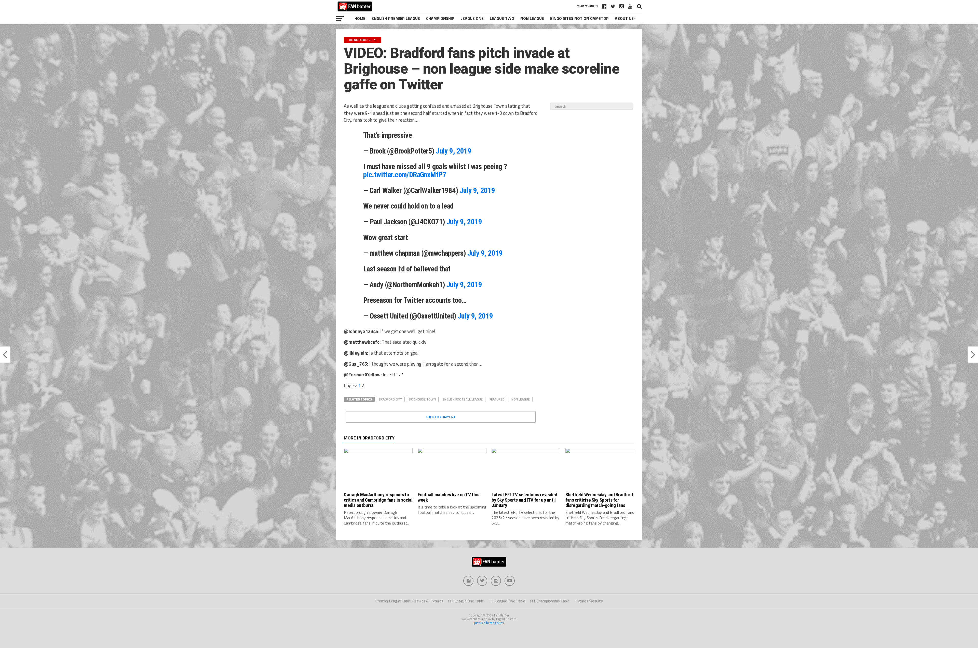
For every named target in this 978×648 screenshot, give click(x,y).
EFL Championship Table (550, 601)
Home (360, 18)
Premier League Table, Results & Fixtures (409, 601)
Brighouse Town (422, 399)
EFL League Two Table (507, 601)
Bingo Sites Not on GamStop (579, 18)
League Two (502, 18)
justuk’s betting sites (489, 622)
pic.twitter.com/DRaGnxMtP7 (404, 174)
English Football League (463, 399)
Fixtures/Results (589, 601)
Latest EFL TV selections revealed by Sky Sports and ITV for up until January (524, 500)
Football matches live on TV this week (448, 497)
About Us (624, 18)
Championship (440, 18)
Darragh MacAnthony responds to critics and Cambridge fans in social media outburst (378, 500)
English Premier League (396, 18)
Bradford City (390, 399)
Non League (532, 18)
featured (497, 399)
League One (472, 18)
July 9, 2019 (453, 151)
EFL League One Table (466, 601)
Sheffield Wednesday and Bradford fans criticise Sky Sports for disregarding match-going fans (599, 500)
